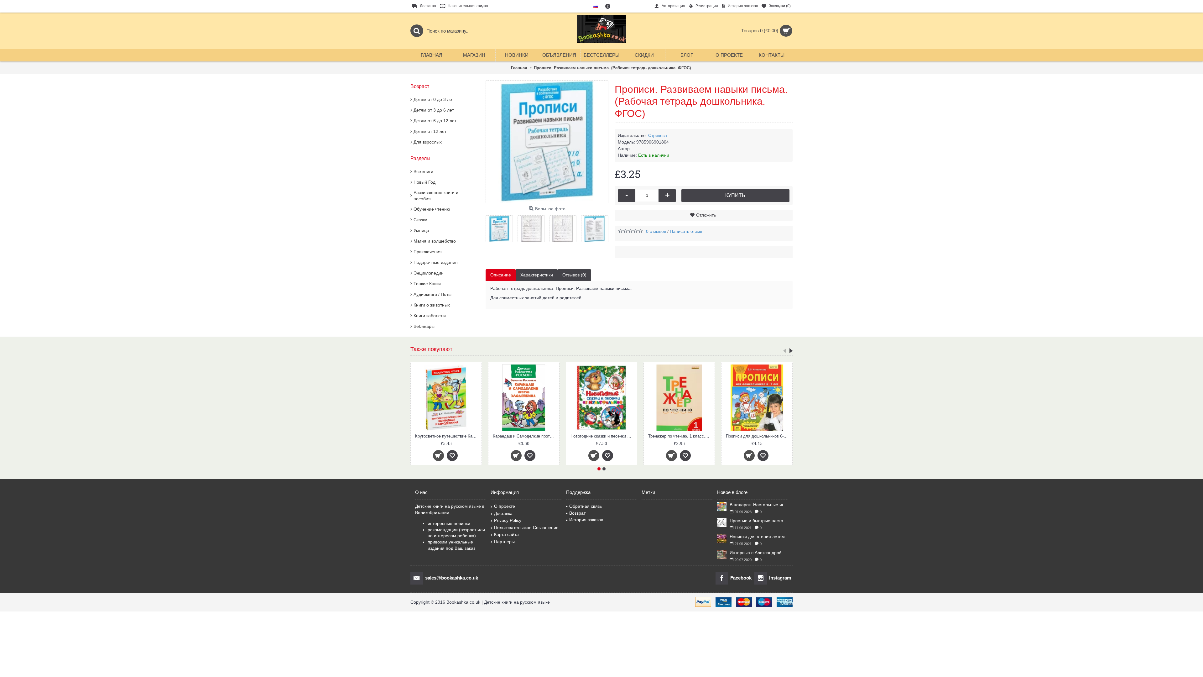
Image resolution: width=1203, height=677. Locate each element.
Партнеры (504, 541)
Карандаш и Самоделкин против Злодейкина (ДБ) (447, 436)
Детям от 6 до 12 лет (435, 120)
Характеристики (536, 274)
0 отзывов (656, 231)
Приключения (428, 251)
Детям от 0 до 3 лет (434, 99)
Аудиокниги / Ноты (432, 294)
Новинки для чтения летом (757, 536)
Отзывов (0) (574, 274)
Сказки (420, 219)
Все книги (423, 171)
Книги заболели (430, 315)
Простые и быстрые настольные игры (759, 520)
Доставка (503, 513)
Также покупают (431, 349)
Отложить (706, 215)
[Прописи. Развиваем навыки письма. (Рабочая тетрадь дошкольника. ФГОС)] (547, 141)
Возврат (577, 513)
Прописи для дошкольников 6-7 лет (680, 436)
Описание (500, 274)
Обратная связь (585, 506)
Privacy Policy (507, 520)
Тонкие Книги (427, 283)
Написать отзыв (686, 231)
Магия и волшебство (435, 241)
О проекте (504, 506)
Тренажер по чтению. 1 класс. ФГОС (602, 436)
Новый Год (424, 182)
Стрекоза (657, 135)
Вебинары (424, 326)
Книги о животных (432, 304)
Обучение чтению (432, 209)
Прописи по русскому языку (757, 436)
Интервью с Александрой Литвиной (759, 552)
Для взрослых (428, 141)
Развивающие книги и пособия (436, 195)
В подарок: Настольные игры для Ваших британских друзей (759, 504)
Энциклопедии (429, 273)
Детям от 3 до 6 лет (434, 110)
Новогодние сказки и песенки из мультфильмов (525, 436)
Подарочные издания (436, 262)
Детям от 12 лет (430, 131)
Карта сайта (506, 534)
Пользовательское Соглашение (526, 527)
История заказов (586, 519)
